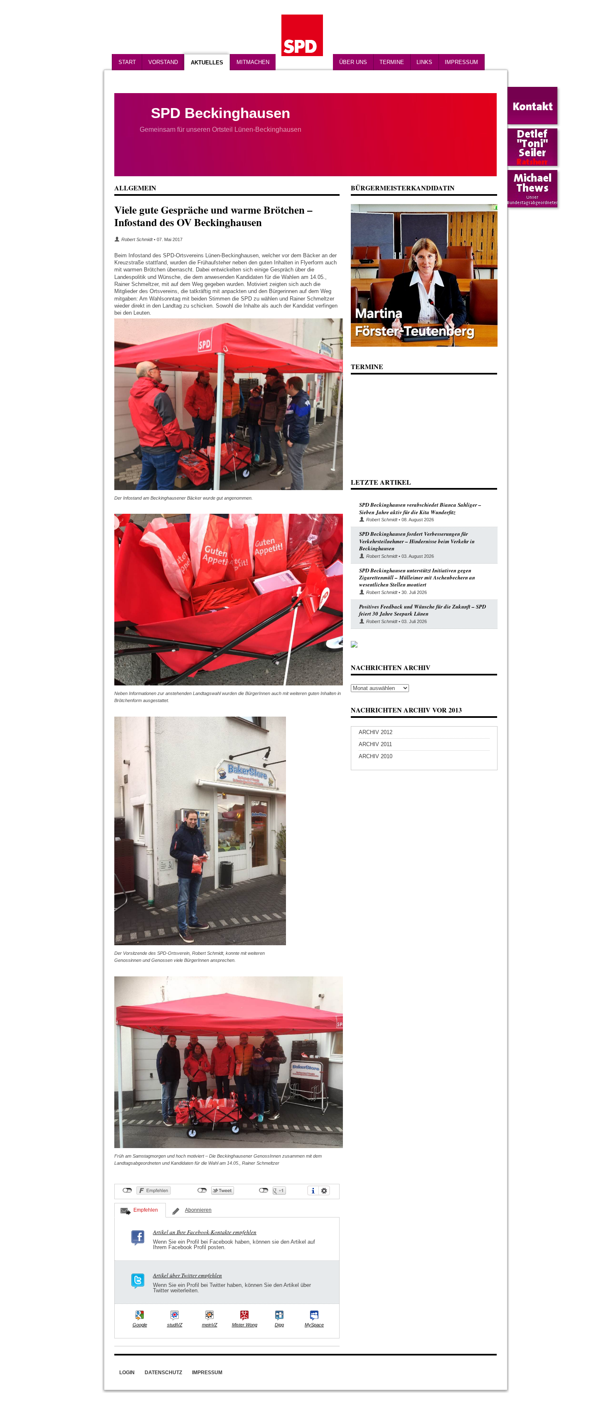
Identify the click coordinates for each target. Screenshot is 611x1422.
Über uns (353, 62)
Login (127, 1372)
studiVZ (174, 1324)
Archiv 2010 (375, 756)
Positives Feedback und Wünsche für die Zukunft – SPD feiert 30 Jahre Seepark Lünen (422, 610)
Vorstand (163, 62)
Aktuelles (207, 62)
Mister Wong (244, 1324)
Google (140, 1324)
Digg (279, 1324)
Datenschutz (163, 1372)
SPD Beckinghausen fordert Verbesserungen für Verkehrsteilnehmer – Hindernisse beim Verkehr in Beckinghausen (417, 541)
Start (127, 62)
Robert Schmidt (137, 239)
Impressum (461, 62)
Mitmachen (253, 62)
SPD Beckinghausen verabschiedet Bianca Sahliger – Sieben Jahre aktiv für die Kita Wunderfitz (420, 508)
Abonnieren (198, 1210)
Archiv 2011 (375, 744)
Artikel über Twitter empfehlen (187, 1275)
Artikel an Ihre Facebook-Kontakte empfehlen (204, 1232)
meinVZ (209, 1324)
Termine (391, 62)
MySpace (314, 1324)
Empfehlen (145, 1210)
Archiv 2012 (375, 732)
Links (424, 62)
